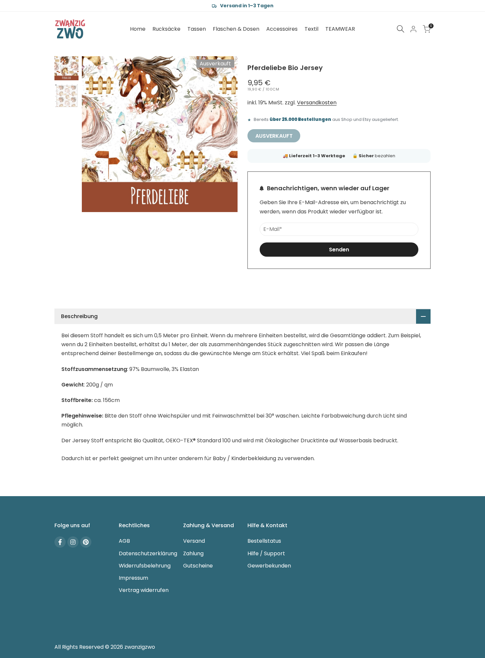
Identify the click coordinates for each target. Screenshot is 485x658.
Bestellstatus (264, 541)
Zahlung (193, 553)
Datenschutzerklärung (148, 553)
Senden (339, 249)
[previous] (95, 134)
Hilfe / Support (266, 553)
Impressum (133, 578)
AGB (124, 541)
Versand (194, 541)
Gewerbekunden (269, 565)
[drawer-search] (400, 29)
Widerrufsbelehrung (145, 565)
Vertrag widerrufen (144, 590)
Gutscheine (198, 565)
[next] (224, 134)
